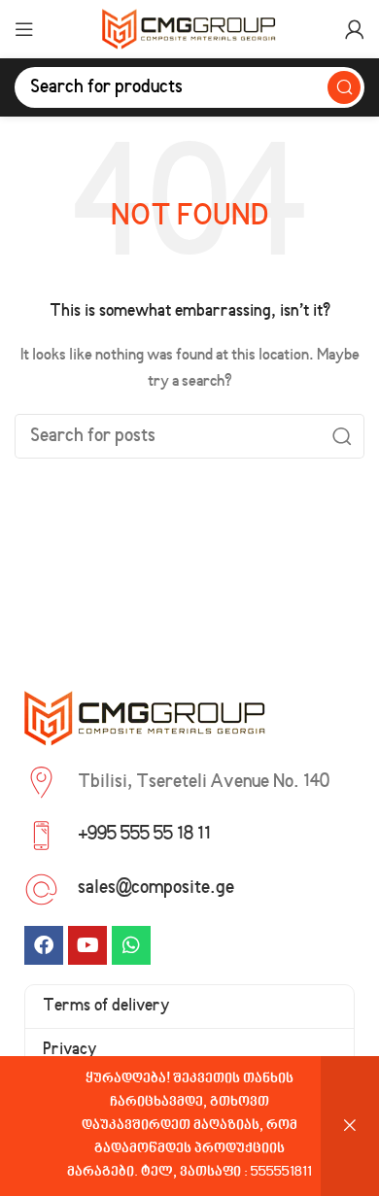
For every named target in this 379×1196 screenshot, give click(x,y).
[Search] (344, 87)
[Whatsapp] (131, 945)
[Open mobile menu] (24, 29)
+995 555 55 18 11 (144, 834)
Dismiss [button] (350, 1126)
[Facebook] (43, 945)
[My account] (354, 29)
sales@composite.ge (156, 888)
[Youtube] (87, 945)
